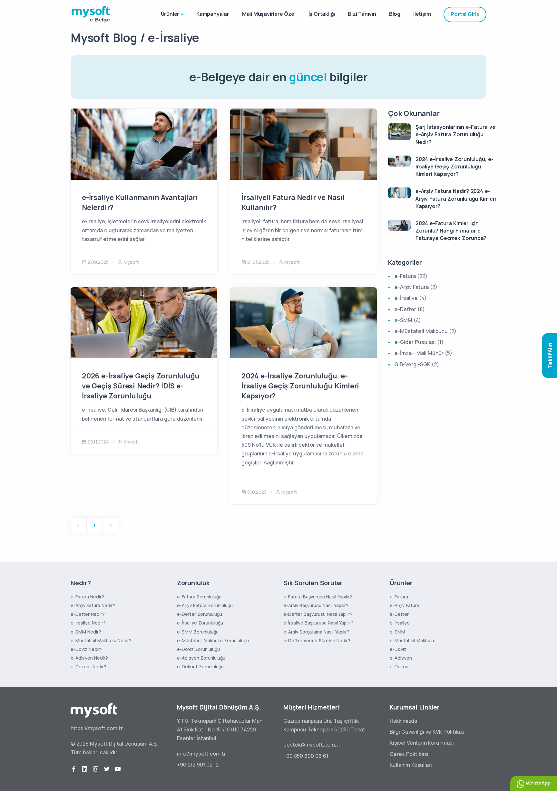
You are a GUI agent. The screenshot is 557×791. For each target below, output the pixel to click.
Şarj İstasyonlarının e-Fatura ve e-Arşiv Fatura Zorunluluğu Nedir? (455, 134)
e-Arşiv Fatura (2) (416, 287)
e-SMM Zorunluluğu (198, 632)
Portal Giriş (465, 14)
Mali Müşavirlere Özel (269, 13)
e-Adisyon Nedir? (89, 658)
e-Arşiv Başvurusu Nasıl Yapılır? (315, 605)
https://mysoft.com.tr (97, 728)
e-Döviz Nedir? (87, 649)
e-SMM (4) (408, 320)
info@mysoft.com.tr (201, 753)
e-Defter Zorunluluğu (199, 614)
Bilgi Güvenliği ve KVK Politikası (428, 731)
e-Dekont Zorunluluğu (200, 666)
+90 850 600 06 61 (305, 755)
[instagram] (96, 769)
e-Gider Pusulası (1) (419, 342)
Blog (394, 13)
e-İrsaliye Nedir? (88, 623)
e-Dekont (400, 666)
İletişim (422, 13)
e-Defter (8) (410, 309)
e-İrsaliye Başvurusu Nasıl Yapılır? (318, 623)
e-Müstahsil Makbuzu (412, 640)
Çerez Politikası (409, 754)
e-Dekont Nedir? (88, 666)
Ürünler (170, 13)
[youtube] (117, 769)
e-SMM (397, 632)
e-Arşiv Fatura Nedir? (93, 605)
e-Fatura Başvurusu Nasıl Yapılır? (317, 597)
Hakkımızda (403, 720)
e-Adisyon (401, 658)
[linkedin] (85, 769)
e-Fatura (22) (411, 276)
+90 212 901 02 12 (198, 764)
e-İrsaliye (400, 623)
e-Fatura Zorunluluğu (199, 597)
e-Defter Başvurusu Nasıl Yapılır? (318, 614)
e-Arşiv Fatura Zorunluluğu (205, 605)
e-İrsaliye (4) (410, 297)
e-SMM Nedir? (86, 632)
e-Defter (399, 614)
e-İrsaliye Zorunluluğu (200, 623)
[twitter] (106, 769)
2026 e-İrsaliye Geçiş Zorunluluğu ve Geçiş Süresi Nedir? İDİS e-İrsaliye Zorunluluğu (140, 386)
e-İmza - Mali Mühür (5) (423, 353)
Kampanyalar (212, 13)
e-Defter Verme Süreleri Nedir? (316, 640)
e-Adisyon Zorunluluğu (201, 658)
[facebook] (74, 769)
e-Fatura (399, 597)
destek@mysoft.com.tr (311, 744)
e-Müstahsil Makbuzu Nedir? (101, 640)
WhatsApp (537, 783)
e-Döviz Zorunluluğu (198, 649)
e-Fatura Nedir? (87, 597)
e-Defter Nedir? (88, 614)
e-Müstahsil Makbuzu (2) (425, 331)
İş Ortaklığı (321, 13)
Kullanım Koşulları (411, 764)
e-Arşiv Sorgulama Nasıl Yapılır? (316, 632)
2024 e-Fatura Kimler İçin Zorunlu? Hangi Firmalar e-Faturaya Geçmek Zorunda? (450, 231)
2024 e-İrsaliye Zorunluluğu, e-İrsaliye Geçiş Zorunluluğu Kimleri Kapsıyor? (300, 386)
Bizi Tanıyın (362, 13)
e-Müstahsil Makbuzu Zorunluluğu (213, 640)
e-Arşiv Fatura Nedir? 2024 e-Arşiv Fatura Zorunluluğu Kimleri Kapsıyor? (455, 198)
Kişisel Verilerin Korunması (422, 742)
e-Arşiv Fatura (404, 605)
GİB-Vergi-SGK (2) (417, 364)
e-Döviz (398, 649)
